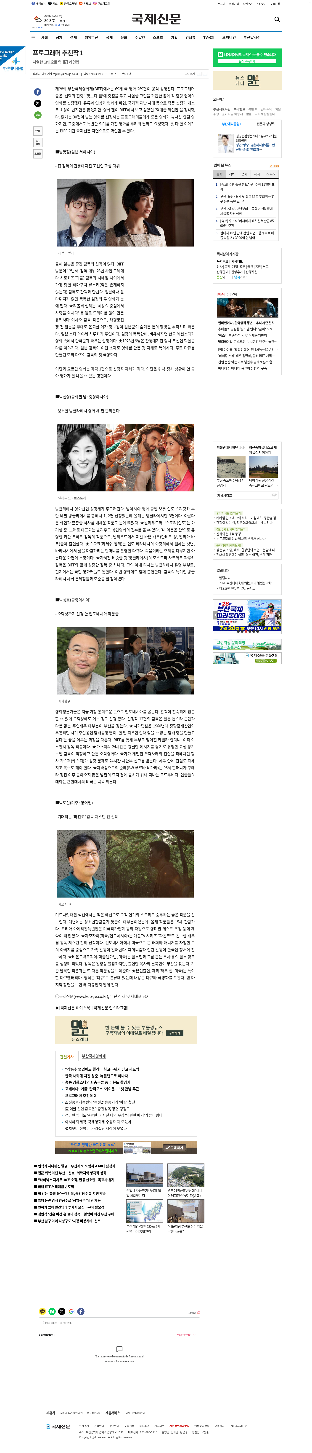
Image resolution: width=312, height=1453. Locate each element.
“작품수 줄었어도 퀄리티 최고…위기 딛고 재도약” (103, 1069)
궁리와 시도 (228, 513)
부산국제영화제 (94, 1056)
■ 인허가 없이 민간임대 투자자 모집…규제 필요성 (69, 1207)
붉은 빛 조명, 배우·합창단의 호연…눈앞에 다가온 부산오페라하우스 (260, 549)
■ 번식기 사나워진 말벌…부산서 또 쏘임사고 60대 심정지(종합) (79, 1165)
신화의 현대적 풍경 (228, 533)
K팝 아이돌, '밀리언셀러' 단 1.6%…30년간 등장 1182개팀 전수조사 (262, 349)
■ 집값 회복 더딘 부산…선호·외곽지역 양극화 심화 (70, 1172)
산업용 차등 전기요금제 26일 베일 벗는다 (143, 1193)
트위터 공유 (38, 104)
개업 (235, 266)
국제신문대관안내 (135, 1413)
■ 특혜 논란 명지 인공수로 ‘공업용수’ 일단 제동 (67, 1200)
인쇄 (38, 131)
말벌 (249, 114)
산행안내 (222, 271)
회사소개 (84, 1426)
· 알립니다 (223, 577)
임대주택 (266, 109)
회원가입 (234, 4)
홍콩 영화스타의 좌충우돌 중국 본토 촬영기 (97, 1082)
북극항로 (239, 109)
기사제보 (159, 1426)
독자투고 (144, 1426)
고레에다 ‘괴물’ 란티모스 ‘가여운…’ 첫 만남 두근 (102, 1088)
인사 (219, 266)
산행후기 (237, 271)
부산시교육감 (222, 109)
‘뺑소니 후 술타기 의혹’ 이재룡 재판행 (242, 335)
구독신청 (275, 4)
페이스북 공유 (38, 93)
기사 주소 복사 (38, 143)
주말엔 (140, 37)
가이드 (224, 277)
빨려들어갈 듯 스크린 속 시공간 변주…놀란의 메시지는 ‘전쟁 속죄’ (261, 341)
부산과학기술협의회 (71, 1413)
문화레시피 (228, 545)
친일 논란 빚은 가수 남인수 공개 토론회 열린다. (248, 361)
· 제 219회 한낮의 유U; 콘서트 (236, 588)
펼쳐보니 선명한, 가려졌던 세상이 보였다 (96, 1128)
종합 (219, 174)
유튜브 (87, 3)
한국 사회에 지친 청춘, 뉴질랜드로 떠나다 (96, 1075)
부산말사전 (251, 37)
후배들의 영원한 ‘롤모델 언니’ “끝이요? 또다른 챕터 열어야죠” (258, 329)
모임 (227, 266)
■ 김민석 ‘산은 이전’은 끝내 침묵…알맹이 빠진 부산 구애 (74, 1214)
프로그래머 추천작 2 (80, 1095)
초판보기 (261, 4)
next (279, 615)
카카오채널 (70, 3)
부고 (265, 266)
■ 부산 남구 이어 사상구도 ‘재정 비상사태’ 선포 (67, 1220)
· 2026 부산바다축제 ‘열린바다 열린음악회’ (244, 583)
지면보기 (248, 4)
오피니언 (229, 37)
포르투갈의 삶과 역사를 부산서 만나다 (241, 538)
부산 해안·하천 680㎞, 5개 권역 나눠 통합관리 (143, 1229)
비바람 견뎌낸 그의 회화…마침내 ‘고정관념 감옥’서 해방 (252, 517)
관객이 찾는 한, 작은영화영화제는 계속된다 (244, 522)
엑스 (55, 3)
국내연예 (227, 294)
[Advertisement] (160, 289)
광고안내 (114, 1426)
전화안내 (99, 1426)
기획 (174, 37)
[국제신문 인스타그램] (110, 1008)
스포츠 (158, 37)
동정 (258, 266)
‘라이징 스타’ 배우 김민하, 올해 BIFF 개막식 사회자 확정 (254, 355)
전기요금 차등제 (232, 114)
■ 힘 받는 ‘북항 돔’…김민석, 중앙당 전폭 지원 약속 (70, 1193)
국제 (109, 37)
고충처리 (219, 1426)
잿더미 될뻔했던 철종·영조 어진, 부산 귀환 (244, 554)
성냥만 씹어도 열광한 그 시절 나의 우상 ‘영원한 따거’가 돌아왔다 (114, 1115)
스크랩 (38, 154)
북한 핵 (253, 109)
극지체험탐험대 (265, 114)
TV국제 (208, 37)
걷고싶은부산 (94, 1413)
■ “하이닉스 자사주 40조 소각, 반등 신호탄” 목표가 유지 (74, 1179)
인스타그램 (104, 3)
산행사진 (251, 271)
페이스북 (41, 3)
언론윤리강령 (201, 1426)
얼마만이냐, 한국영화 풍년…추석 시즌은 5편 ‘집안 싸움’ (255, 322)
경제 (73, 37)
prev (215, 615)
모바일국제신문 (238, 1426)
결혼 (243, 266)
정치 (59, 37)
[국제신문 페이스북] (75, 1008)
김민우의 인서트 (231, 529)
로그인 (221, 4)
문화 (124, 37)
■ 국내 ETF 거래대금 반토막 (54, 1186)
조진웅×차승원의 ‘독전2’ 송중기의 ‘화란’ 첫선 (100, 1102)
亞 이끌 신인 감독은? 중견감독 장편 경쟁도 (97, 1108)
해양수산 (91, 37)
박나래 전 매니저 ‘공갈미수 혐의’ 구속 (242, 368)
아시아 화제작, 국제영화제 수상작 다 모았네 (98, 1121)
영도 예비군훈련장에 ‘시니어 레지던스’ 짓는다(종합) (184, 1193)
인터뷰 (190, 37)
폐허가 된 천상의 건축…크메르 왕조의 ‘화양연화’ (263, 485)
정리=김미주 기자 (42, 74)
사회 (44, 37)
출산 (250, 266)
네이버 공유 (38, 115)
